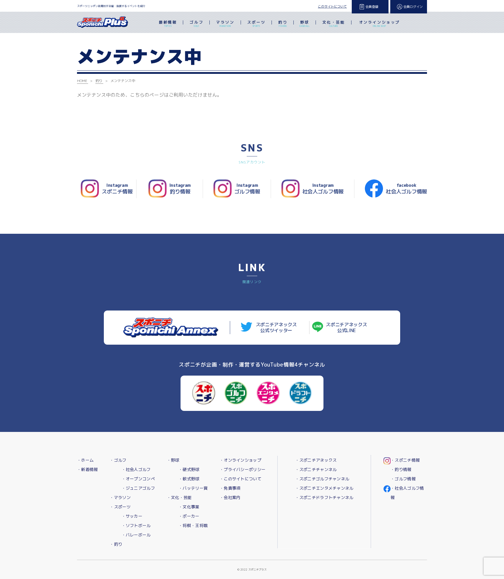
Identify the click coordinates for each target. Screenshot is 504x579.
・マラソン (120, 497)
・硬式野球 (188, 469)
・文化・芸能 (179, 497)
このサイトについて (332, 6)
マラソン (225, 23)
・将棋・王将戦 (193, 525)
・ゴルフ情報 (403, 479)
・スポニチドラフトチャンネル (324, 497)
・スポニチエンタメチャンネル (324, 488)
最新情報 (168, 23)
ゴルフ (196, 23)
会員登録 (371, 6)
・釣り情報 (401, 469)
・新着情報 (87, 469)
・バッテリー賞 (193, 488)
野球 (305, 23)
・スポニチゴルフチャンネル (322, 479)
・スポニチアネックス (316, 460)
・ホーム (85, 460)
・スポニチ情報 (405, 460)
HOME (82, 80)
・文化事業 (188, 507)
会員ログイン (413, 6)
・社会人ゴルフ (136, 469)
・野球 (173, 460)
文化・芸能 (333, 23)
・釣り (116, 544)
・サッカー (132, 516)
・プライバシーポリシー (242, 469)
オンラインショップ (379, 23)
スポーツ (256, 23)
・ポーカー (188, 516)
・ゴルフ (118, 460)
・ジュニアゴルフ (138, 488)
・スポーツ (120, 507)
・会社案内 (230, 497)
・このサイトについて (240, 479)
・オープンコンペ (138, 479)
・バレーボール (136, 535)
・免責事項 (230, 488)
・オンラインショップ (240, 460)
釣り (282, 23)
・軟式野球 (188, 479)
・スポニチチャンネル (316, 469)
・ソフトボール (136, 525)
